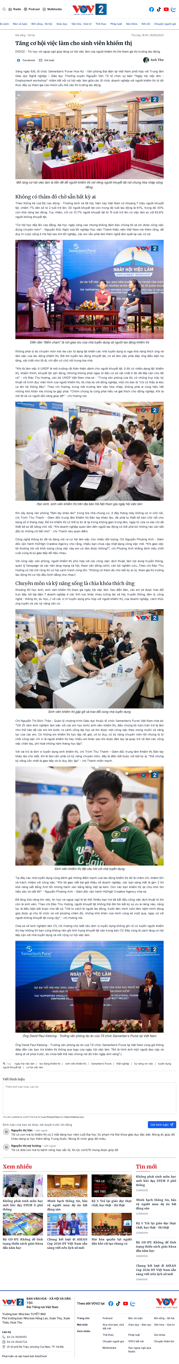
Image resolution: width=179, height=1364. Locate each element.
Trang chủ (83, 1318)
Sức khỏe (131, 23)
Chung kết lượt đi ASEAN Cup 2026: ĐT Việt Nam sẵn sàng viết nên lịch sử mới (156, 1270)
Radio (17, 9)
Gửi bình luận (160, 1124)
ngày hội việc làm (24, 1063)
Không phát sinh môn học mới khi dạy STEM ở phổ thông (156, 1181)
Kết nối (146, 23)
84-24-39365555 (17, 1336)
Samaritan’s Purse (101, 1063)
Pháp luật (116, 23)
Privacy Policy (53, 1117)
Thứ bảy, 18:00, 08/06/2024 (147, 35)
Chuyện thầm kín (164, 1341)
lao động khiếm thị (50, 1063)
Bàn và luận (20, 23)
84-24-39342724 (17, 1341)
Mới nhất (82, 1324)
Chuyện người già (165, 23)
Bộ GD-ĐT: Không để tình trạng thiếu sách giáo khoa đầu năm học (156, 1246)
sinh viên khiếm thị (75, 1063)
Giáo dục (61, 23)
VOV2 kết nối (136, 1341)
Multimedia (54, 9)
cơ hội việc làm (34, 1067)
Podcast (34, 9)
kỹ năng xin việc (143, 1063)
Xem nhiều (83, 1331)
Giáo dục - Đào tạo (139, 1324)
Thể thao (101, 23)
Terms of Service (71, 1117)
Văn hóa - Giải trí (81, 23)
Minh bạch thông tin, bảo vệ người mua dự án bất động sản (156, 1204)
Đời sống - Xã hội (41, 23)
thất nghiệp (123, 1063)
